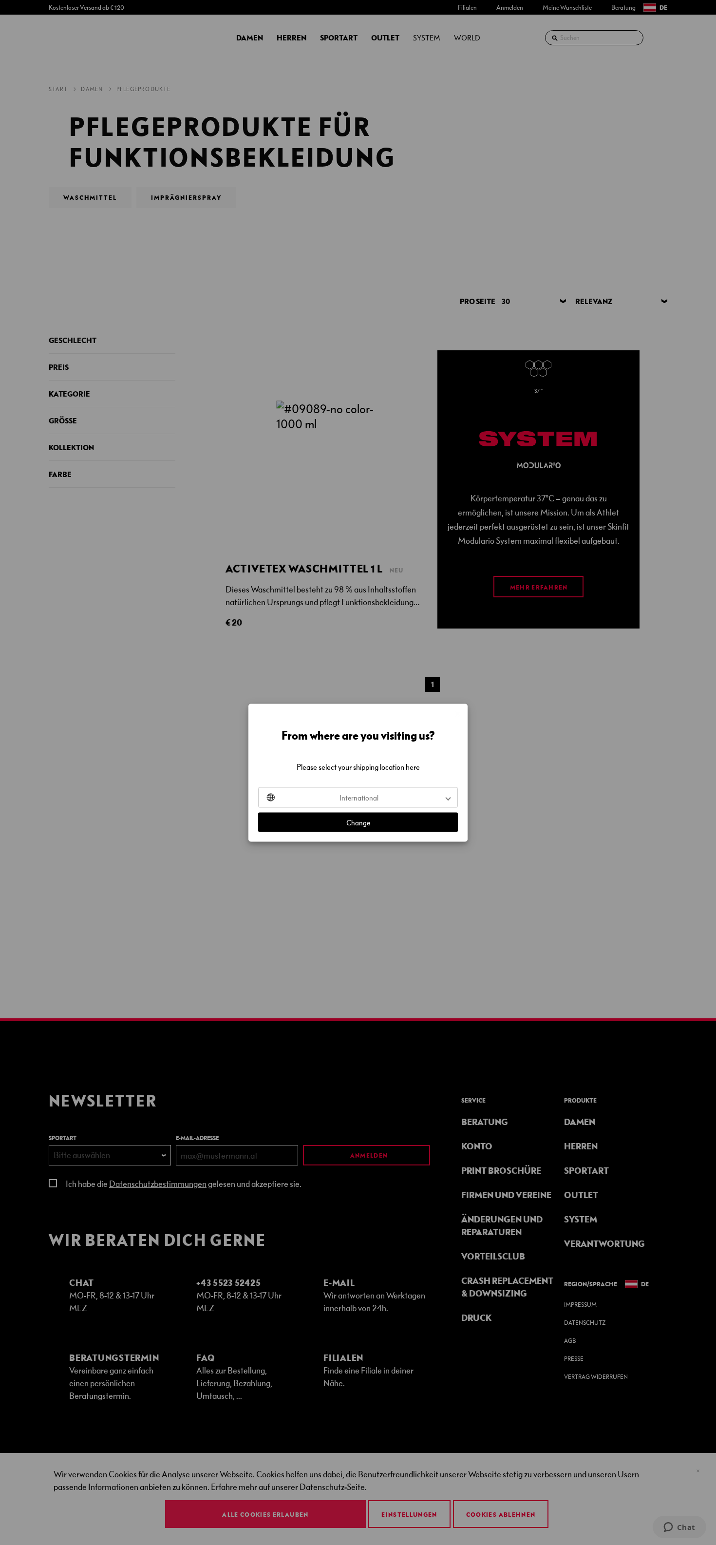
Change (358, 822)
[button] (358, 797)
